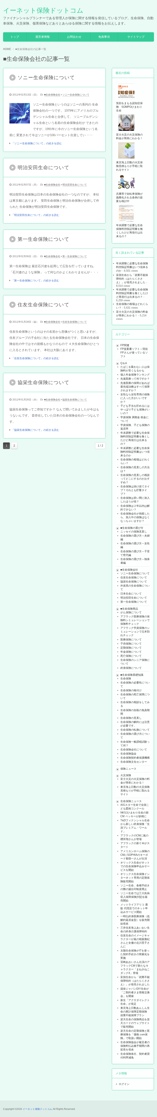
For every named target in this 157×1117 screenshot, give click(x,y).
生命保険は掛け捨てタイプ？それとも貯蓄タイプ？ (135, 490)
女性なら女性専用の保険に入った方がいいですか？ (135, 398)
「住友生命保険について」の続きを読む (35, 358)
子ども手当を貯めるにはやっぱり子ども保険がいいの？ (135, 409)
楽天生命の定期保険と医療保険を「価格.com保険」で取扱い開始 (135, 1034)
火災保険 (125, 775)
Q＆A (123, 363)
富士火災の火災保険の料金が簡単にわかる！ (132, 313)
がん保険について (131, 612)
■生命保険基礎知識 (131, 674)
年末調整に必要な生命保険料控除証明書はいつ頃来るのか (132, 267)
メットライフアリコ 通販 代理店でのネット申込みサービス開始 (134, 908)
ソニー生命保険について (75, 94)
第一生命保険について (74, 256)
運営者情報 (42, 36)
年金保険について (131, 651)
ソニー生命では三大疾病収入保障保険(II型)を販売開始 (135, 897)
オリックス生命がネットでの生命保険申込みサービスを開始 (135, 866)
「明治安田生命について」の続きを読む (35, 215)
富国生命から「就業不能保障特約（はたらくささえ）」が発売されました (132, 278)
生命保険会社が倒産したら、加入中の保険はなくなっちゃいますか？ (135, 517)
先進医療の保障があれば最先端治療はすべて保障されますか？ (135, 386)
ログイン (124, 1084)
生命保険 (125, 678)
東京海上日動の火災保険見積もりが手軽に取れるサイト (135, 790)
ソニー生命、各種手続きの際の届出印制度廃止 (135, 887)
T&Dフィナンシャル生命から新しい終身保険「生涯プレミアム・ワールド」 (135, 826)
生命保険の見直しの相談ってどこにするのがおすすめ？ (135, 478)
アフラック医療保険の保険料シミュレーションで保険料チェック (135, 620)
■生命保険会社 (52, 94)
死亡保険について (131, 655)
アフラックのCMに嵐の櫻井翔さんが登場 (134, 837)
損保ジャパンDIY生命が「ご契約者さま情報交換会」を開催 (135, 992)
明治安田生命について (74, 184)
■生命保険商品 (129, 608)
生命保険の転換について (135, 729)
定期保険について (131, 647)
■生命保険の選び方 (131, 527)
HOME (7, 49)
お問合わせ (74, 36)
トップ (14, 36)
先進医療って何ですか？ (135, 378)
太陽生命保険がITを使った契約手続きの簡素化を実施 (135, 954)
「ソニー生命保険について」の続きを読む (36, 143)
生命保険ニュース (131, 801)
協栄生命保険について (74, 399)
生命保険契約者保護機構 (135, 757)
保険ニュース (128, 768)
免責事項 (104, 36)
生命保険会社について (133, 749)
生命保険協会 (128, 753)
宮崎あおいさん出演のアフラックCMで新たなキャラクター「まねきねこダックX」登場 (135, 967)
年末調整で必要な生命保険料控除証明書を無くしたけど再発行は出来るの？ (132, 293)
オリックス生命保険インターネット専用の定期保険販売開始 (135, 877)
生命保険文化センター (133, 761)
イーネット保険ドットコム (43, 10)
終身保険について (131, 667)
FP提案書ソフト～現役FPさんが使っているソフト (134, 352)
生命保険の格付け (131, 690)
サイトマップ (136, 36)
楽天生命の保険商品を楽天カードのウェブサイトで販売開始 (135, 1023)
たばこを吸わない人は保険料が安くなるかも (135, 368)
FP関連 (124, 345)
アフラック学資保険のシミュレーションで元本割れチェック (135, 631)
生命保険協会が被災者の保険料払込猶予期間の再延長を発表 (135, 1046)
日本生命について (131, 593)
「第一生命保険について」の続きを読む (35, 280)
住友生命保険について (74, 321)
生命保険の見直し (131, 717)
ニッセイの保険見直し (133, 531)
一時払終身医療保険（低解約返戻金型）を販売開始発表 (135, 920)
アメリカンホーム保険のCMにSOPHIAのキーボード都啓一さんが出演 (135, 855)
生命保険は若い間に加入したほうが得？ (135, 499)
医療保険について (131, 639)
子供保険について (131, 643)
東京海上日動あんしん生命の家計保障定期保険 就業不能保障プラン (135, 1011)
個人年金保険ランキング (135, 374)
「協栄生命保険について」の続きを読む (35, 429)
